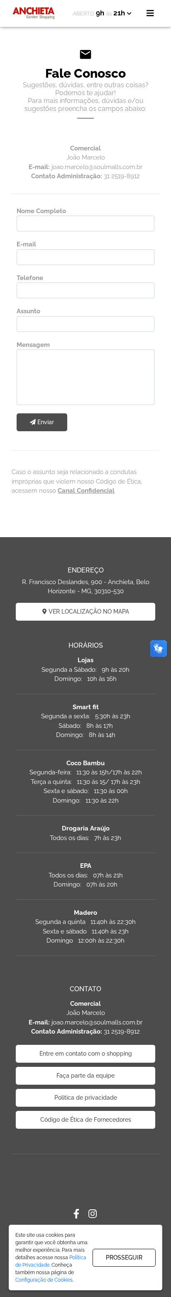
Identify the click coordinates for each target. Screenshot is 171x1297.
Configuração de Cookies (44, 1280)
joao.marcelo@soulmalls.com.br (96, 167)
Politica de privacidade (85, 1097)
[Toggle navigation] (150, 13)
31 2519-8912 (122, 176)
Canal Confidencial (86, 490)
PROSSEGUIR (124, 1257)
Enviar (45, 422)
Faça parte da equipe (85, 1075)
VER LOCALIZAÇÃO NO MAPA (88, 611)
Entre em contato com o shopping (85, 1053)
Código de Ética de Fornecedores (85, 1119)
